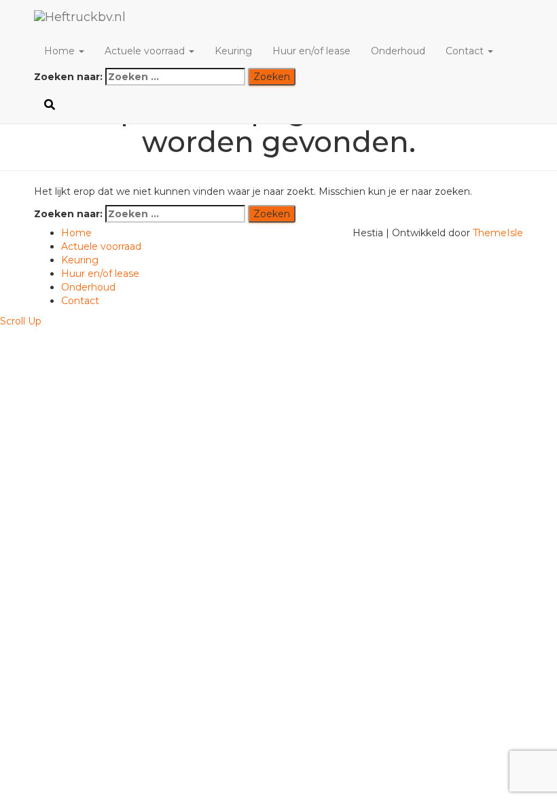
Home (60, 51)
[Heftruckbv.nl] (182, 17)
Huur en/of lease (311, 51)
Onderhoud (398, 51)
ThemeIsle (498, 233)
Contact (466, 51)
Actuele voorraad (146, 51)
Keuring (233, 51)
